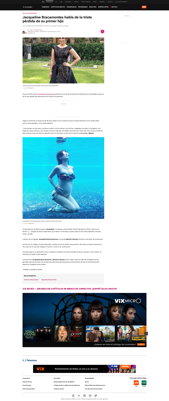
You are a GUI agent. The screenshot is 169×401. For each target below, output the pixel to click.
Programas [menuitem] (83, 7)
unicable (76, 1)
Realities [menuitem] (92, 7)
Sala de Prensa (27, 382)
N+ (56, 1)
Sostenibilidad (89, 378)
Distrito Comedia (85, 1)
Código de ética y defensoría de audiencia (67, 385)
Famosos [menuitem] (45, 7)
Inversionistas (27, 385)
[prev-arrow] (21, 333)
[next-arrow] (146, 333)
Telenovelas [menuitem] (71, 7)
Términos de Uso (59, 389)
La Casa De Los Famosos (121, 1)
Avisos (87, 382)
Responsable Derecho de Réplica (64, 382)
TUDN (61, 1)
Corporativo (26, 378)
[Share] (102, 31)
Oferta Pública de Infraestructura (95, 385)
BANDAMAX (102, 1)
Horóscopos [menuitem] (103, 7)
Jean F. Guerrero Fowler (36, 30)
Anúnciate (57, 378)
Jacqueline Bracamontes (47, 94)
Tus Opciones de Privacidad (93, 389)
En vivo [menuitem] (114, 7)
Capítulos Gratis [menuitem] (58, 7)
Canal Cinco (68, 1)
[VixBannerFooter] (84, 369)
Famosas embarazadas (30, 13)
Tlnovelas (110, 1)
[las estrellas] (27, 7)
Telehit (95, 1)
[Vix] (144, 7)
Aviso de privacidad (29, 389)
